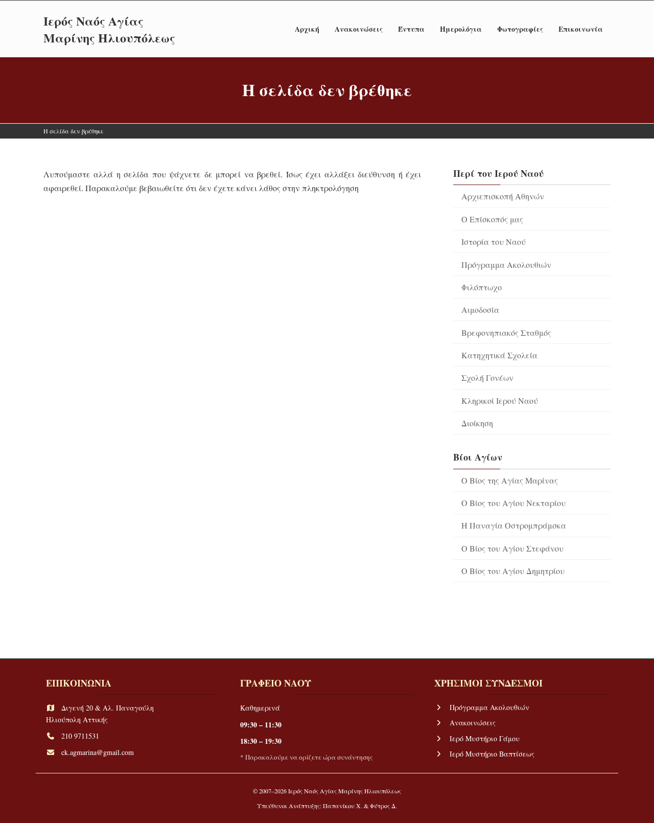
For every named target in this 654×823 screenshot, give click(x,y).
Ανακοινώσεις (473, 723)
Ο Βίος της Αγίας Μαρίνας (509, 480)
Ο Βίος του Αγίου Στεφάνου (512, 548)
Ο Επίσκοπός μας (492, 219)
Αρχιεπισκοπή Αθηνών (502, 196)
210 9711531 (80, 736)
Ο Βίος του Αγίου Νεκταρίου (513, 502)
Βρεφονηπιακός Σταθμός (506, 332)
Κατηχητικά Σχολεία (499, 355)
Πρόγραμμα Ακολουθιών (506, 264)
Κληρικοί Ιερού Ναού (499, 400)
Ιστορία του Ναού (493, 241)
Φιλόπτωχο (481, 287)
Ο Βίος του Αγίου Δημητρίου (513, 570)
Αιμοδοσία (480, 309)
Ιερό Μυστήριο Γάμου (485, 738)
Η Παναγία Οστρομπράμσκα (513, 525)
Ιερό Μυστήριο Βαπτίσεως (492, 754)
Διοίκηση (477, 423)
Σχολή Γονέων (487, 377)
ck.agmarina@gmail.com (97, 753)
